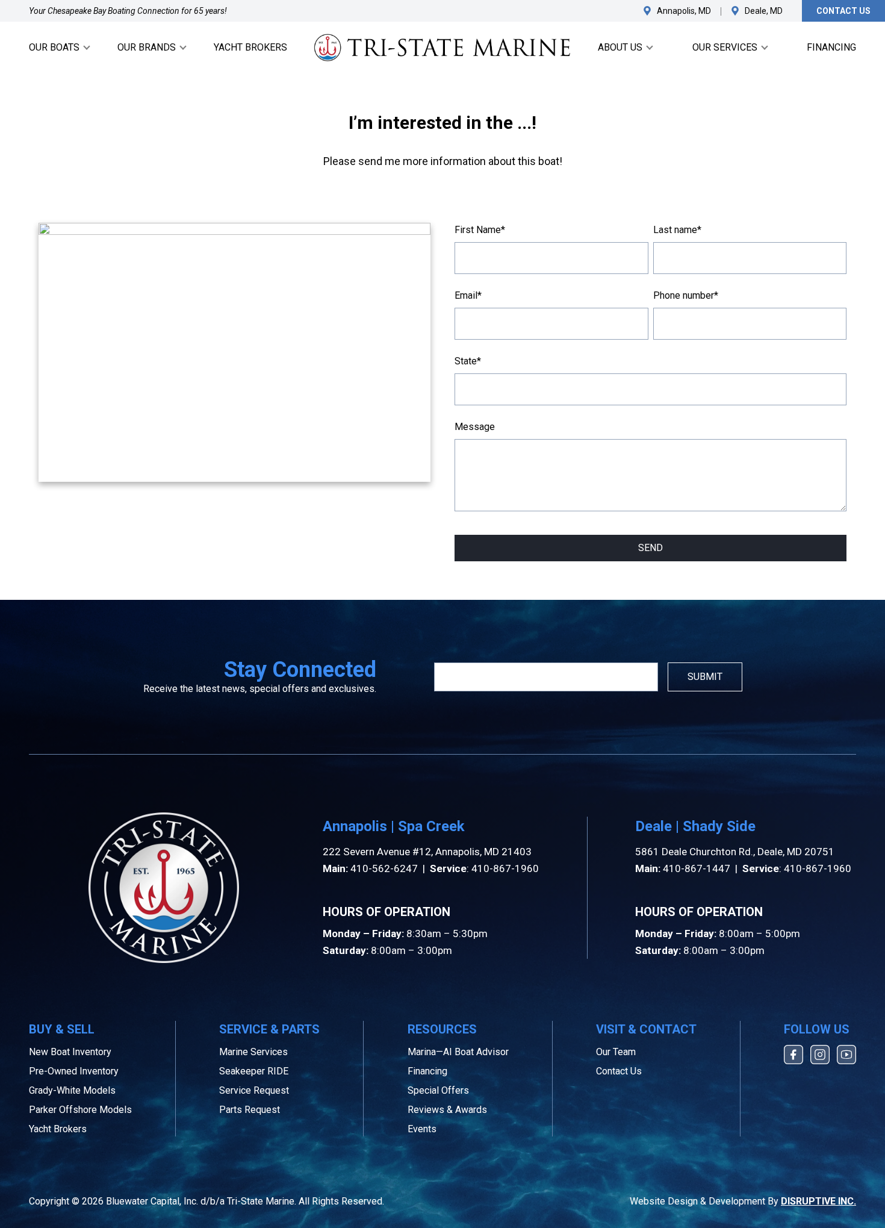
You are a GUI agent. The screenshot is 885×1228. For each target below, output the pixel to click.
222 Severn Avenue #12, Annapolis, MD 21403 (427, 852)
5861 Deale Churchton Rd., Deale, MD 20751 (734, 852)
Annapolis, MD (684, 11)
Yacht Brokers (250, 47)
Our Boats (54, 47)
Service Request (254, 1090)
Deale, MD (764, 11)
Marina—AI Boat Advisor (458, 1052)
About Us (620, 47)
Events (422, 1129)
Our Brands (146, 47)
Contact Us (843, 11)
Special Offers (438, 1090)
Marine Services (253, 1052)
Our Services (724, 47)
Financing (831, 47)
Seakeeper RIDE (253, 1071)
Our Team (616, 1052)
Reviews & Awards (447, 1109)
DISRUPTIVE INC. (818, 1201)
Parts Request (249, 1109)
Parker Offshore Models (80, 1109)
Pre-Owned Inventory (74, 1071)
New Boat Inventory (70, 1052)
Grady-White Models (72, 1090)
